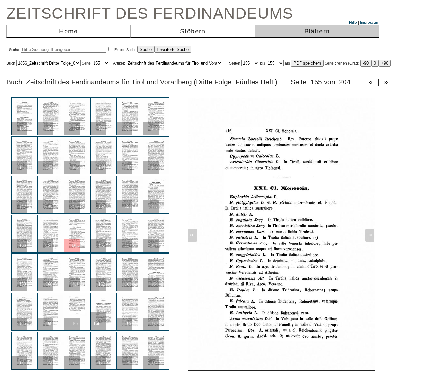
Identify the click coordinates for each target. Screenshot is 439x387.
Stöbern (192, 31)
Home (68, 31)
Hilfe (353, 22)
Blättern (317, 31)
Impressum (369, 22)
